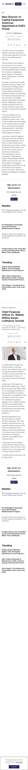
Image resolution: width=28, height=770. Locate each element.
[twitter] (14, 45)
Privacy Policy (19, 762)
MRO (3, 12)
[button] (3, 4)
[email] (19, 45)
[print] (25, 45)
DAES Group (18, 33)
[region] (14, 763)
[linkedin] (11, 45)
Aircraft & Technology (9, 307)
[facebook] (8, 45)
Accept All (14, 766)
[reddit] (17, 45)
